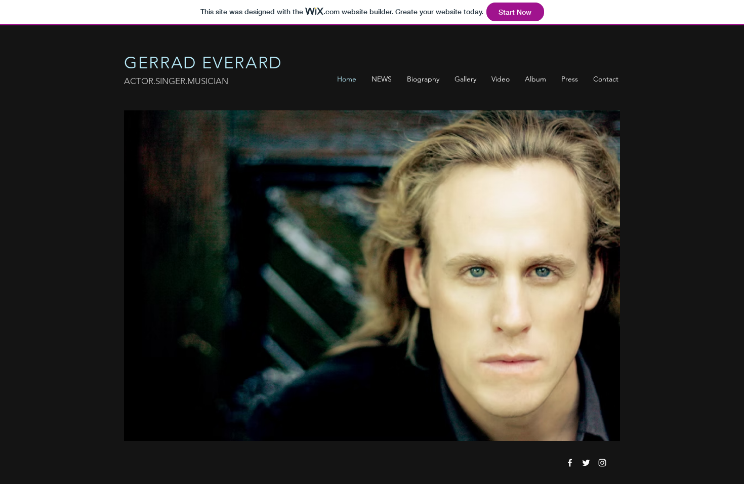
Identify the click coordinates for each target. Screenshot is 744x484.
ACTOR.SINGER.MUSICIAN (176, 81)
